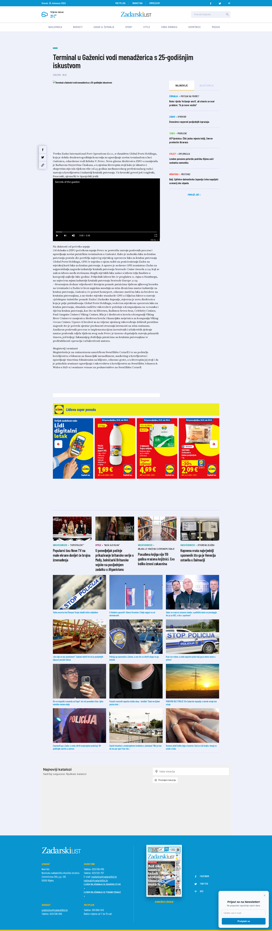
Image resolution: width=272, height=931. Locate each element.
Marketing (137, 3)
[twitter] (220, 2)
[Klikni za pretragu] (227, 14)
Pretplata (120, 3)
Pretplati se (244, 921)
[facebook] (210, 2)
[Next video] (65, 236)
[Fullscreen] (156, 236)
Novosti (77, 27)
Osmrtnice (194, 27)
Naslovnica (55, 27)
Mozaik (216, 27)
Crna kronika (169, 27)
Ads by (153, 240)
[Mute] (73, 236)
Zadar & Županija (104, 27)
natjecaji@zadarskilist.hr (96, 880)
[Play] (57, 236)
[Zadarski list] (136, 14)
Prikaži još (193, 194)
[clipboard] (43, 165)
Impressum (154, 3)
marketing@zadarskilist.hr (104, 876)
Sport (128, 27)
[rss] (229, 2)
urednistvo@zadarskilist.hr (55, 910)
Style (146, 27)
